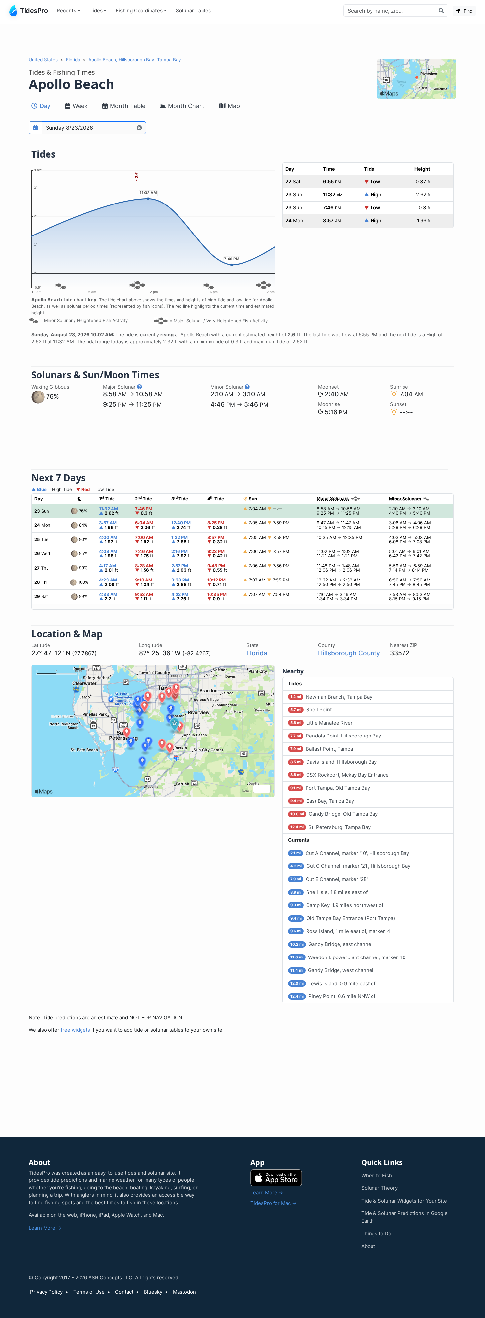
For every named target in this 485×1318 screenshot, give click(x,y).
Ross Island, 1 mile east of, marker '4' (340, 931)
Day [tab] (44, 105)
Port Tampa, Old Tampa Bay (330, 788)
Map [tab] (233, 105)
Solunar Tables (193, 10)
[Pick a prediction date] (35, 127)
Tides (95, 10)
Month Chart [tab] (185, 105)
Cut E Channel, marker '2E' (329, 879)
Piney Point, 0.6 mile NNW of (332, 996)
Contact (124, 1292)
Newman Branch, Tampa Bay (331, 697)
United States (43, 59)
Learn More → (45, 1228)
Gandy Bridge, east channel (331, 944)
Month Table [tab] (126, 105)
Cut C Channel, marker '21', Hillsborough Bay (350, 866)
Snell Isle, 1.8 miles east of (329, 892)
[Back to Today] (139, 127)
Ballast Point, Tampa (321, 749)
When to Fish (376, 1175)
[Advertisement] (242, 39)
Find (467, 11)
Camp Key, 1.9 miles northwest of (336, 905)
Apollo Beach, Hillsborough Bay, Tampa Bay (134, 59)
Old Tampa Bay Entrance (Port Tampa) (342, 918)
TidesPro (34, 11)
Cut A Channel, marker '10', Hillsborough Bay (349, 853)
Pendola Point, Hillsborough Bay (335, 736)
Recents (66, 10)
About (368, 1246)
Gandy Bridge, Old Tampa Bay (334, 814)
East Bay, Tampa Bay (322, 801)
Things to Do (376, 1233)
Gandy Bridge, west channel (331, 970)
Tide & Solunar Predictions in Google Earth (404, 1217)
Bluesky (153, 1292)
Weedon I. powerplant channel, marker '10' (348, 957)
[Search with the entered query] (441, 10)
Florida (73, 59)
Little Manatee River (321, 723)
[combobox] (389, 10)
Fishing (139, 10)
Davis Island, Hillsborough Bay (333, 762)
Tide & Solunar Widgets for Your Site (404, 1201)
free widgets (75, 1030)
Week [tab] (79, 105)
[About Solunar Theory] (139, 387)
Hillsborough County (349, 653)
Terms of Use (89, 1292)
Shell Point (311, 709)
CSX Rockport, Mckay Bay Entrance (339, 775)
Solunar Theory (379, 1188)
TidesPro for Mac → (273, 1203)
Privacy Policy (46, 1292)
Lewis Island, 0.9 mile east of (332, 983)
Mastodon (184, 1292)
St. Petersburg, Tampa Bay (330, 827)
